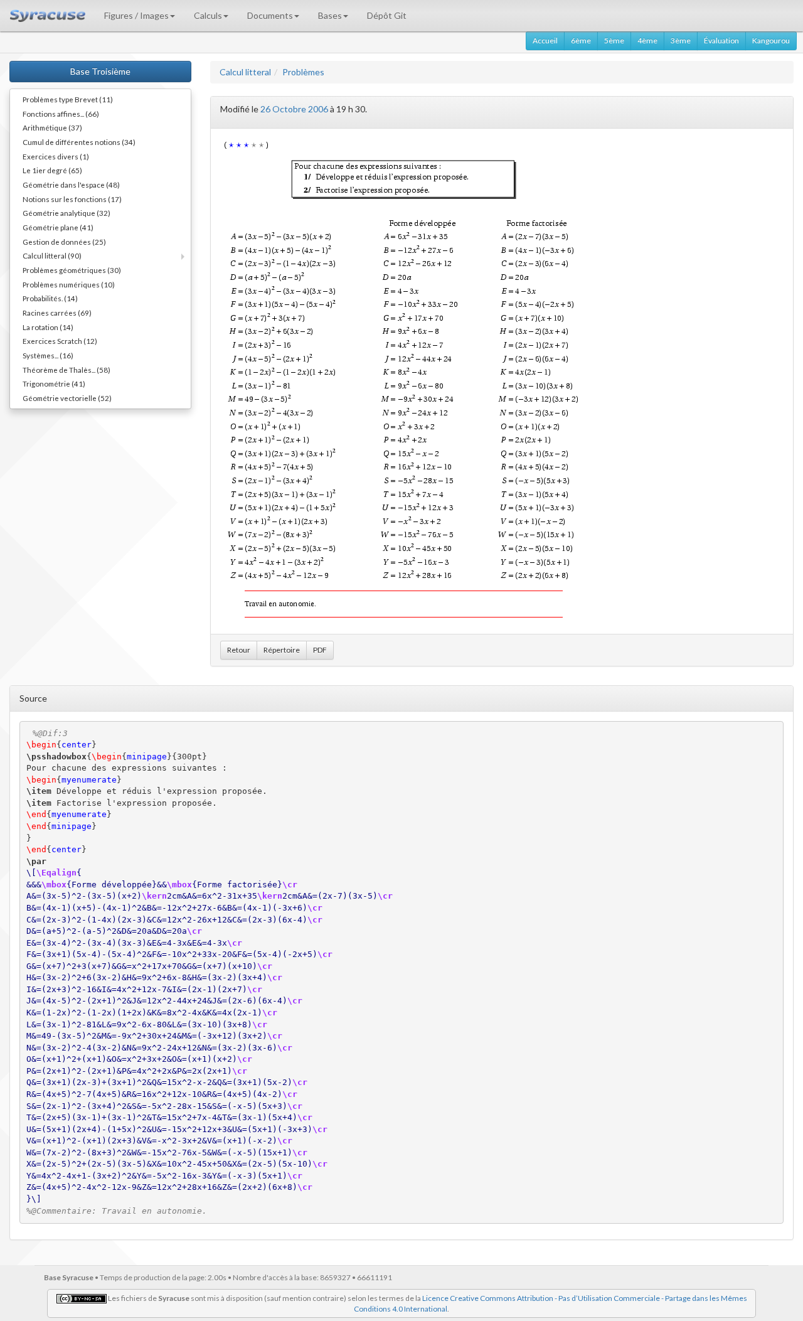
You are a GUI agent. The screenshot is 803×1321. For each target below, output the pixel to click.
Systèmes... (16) (48, 355)
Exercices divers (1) (56, 156)
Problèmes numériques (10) (69, 284)
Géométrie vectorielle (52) (67, 397)
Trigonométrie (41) (54, 383)
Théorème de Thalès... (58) (66, 369)
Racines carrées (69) (57, 312)
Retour (238, 650)
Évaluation (721, 40)
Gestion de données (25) (64, 241)
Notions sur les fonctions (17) (72, 199)
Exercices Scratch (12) (60, 340)
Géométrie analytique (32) (66, 212)
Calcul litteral (245, 72)
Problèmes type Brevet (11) (68, 99)
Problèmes (303, 72)
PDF (320, 650)
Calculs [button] (208, 15)
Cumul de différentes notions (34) (79, 141)
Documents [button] (270, 15)
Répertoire (281, 650)
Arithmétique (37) (52, 127)
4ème (647, 40)
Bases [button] (330, 15)
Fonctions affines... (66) (61, 113)
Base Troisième (100, 71)
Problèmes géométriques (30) (72, 269)
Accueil (545, 40)
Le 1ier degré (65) (52, 170)
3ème (681, 40)
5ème (614, 40)
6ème (581, 40)
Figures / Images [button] (136, 15)
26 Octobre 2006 (294, 109)
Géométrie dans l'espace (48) (71, 184)
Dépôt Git (387, 15)
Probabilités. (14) (50, 298)
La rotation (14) (48, 327)
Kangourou (771, 40)
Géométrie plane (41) (58, 227)
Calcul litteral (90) (52, 255)
